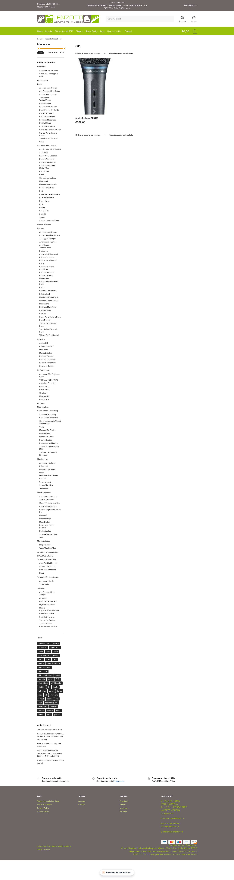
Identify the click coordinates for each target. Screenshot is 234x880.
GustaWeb (46, 849)
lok (46, 695)
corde (58, 675)
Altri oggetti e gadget (47, 239)
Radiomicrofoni (45, 531)
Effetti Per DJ (44, 390)
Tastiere (40, 588)
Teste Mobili (44, 488)
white (49, 715)
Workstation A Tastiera (48, 627)
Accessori (41, 66)
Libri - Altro (43, 350)
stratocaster (43, 707)
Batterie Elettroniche (47, 162)
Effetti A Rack (44, 294)
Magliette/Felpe (45, 545)
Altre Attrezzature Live (48, 496)
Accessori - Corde (46, 581)
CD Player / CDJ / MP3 (48, 380)
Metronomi (43, 181)
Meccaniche (44, 304)
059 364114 (54, 4)
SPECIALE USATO (45, 556)
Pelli (41, 191)
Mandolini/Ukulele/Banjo (48, 297)
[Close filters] (65, 44)
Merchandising (43, 541)
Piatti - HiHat (44, 201)
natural (41, 699)
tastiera (41, 711)
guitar (51, 691)
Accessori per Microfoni (48, 70)
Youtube (123, 812)
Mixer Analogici (45, 433)
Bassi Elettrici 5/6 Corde (49, 110)
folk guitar (42, 691)
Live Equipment (44, 493)
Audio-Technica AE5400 (86, 118)
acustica (56, 644)
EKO (57, 679)
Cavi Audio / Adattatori (48, 506)
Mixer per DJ (44, 396)
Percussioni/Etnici (46, 198)
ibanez (59, 691)
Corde (41, 287)
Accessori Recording (47, 415)
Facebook (124, 801)
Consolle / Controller (47, 383)
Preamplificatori (45, 440)
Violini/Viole (44, 584)
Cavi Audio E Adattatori (48, 254)
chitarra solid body (45, 675)
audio (41, 651)
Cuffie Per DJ (44, 386)
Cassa (194, 21)
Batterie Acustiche (46, 159)
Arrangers (43, 598)
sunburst (54, 707)
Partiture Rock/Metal (47, 363)
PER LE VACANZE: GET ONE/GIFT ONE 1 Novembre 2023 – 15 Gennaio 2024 (49, 753)
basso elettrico (44, 655)
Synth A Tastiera (45, 624)
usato (58, 711)
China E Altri (44, 171)
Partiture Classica (46, 356)
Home (39, 39)
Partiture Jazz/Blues (47, 360)
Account (182, 21)
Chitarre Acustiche (46, 258)
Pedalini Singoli (45, 123)
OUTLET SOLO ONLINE (47, 552)
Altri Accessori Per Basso (49, 91)
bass (48, 651)
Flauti (41, 573)
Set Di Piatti (44, 211)
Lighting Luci (42, 459)
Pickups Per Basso (47, 126)
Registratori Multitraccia (48, 443)
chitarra (41, 663)
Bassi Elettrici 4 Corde (48, 107)
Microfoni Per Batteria (48, 185)
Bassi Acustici (45, 104)
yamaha (57, 715)
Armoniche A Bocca (47, 566)
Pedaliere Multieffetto (47, 120)
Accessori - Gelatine (47, 463)
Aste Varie (43, 153)
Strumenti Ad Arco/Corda (47, 577)
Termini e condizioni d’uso (48, 801)
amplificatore (55, 648)
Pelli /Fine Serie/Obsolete (49, 194)
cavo (55, 659)
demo (50, 679)
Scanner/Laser (45, 482)
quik (40, 703)
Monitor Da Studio (46, 437)
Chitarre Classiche (46, 273)
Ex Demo (41, 403)
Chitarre (40, 228)
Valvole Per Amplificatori (49, 335)
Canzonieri (43, 343)
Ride (41, 204)
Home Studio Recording (47, 411)
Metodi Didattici (45, 353)
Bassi (39, 84)
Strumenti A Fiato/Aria (46, 559)
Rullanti (42, 208)
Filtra (40, 53)
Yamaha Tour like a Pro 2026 (49, 729)
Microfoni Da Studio (47, 430)
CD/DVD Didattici (46, 346)
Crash (41, 175)
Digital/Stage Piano (47, 605)
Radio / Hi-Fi (44, 400)
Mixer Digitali (44, 522)
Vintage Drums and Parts (49, 221)
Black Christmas (44, 225)
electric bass (43, 683)
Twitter (123, 804)
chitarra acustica (54, 663)
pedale (49, 699)
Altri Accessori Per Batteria (50, 149)
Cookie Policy (43, 812)
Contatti (81, 804)
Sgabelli (42, 214)
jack (40, 695)
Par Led (42, 479)
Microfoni (43, 515)
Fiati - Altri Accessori (47, 570)
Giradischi (43, 393)
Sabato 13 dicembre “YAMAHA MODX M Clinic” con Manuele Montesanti (50, 736)
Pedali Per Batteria (46, 188)
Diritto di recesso (44, 804)
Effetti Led (43, 466)
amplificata (43, 648)
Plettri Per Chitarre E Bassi (50, 130)
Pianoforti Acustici (46, 614)
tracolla (50, 711)
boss (48, 659)
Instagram (124, 808)
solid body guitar (51, 703)
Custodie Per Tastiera (47, 601)
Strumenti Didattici (46, 366)
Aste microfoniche (46, 500)
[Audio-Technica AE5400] (94, 86)
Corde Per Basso (46, 113)
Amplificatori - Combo (47, 94)
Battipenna (43, 251)
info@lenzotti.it (190, 5)
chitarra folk (43, 671)
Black (41, 659)
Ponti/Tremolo (44, 320)
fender (55, 687)
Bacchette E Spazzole (48, 156)
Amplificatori (42, 80)
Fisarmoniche (43, 407)
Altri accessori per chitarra (49, 235)
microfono (54, 695)
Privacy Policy (43, 808)
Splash (42, 217)
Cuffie (41, 427)
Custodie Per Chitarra (47, 291)
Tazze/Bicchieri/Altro (47, 548)
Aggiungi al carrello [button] (94, 129)
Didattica (41, 339)
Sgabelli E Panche (46, 617)
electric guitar (56, 683)
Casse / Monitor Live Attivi (49, 503)
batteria (55, 655)
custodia (42, 679)
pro (57, 699)
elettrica (41, 687)
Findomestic (118, 781)
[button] (189, 31)
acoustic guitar (44, 644)
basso (55, 651)
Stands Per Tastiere (47, 620)
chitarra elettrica (44, 667)
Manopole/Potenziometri (48, 301)
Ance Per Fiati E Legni (48, 563)
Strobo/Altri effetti (46, 485)
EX (49, 687)
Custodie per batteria (47, 178)
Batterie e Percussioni (46, 145)
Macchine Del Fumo (47, 470)
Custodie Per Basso (47, 117)
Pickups (42, 314)
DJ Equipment (43, 370)
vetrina (41, 715)
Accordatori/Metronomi (48, 88)
